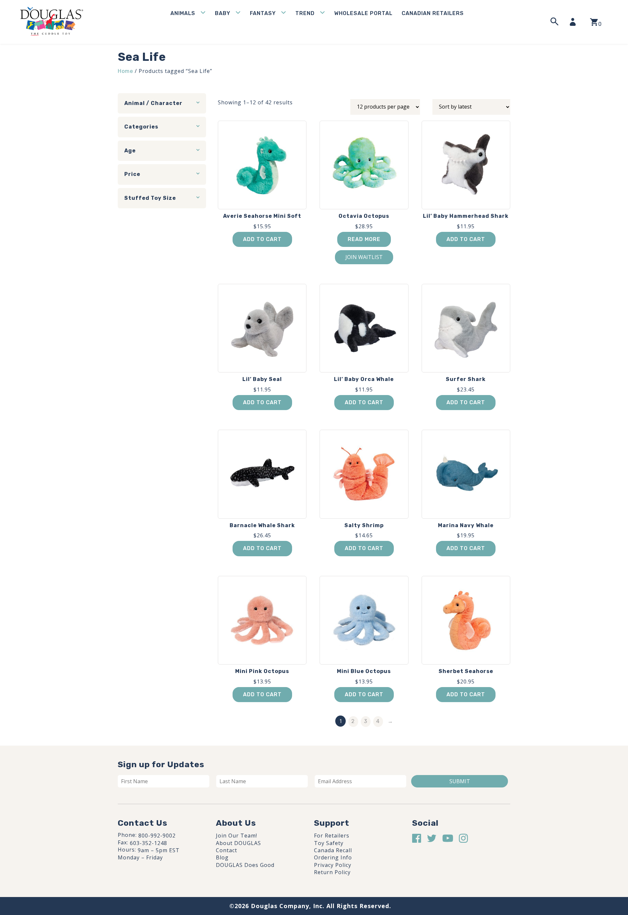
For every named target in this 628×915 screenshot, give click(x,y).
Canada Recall (333, 850)
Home (125, 71)
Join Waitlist (364, 257)
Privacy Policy (332, 865)
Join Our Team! (236, 835)
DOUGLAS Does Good (245, 865)
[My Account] (575, 22)
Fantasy (263, 13)
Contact (226, 850)
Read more (364, 239)
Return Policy (332, 872)
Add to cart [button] (262, 239)
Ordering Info (333, 857)
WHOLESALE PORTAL (363, 13)
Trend (305, 13)
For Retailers (331, 835)
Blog (222, 857)
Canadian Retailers (433, 13)
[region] (85, 865)
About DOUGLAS (238, 843)
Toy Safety (328, 843)
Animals (182, 13)
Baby (222, 13)
